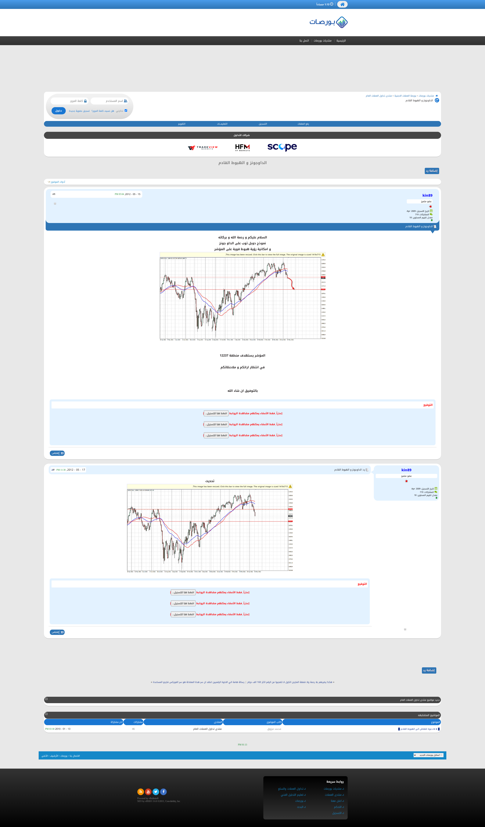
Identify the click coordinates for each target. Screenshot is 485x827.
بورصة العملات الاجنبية (405, 96)
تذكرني (120, 111)
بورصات (63, 756)
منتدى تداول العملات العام (379, 96)
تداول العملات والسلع (290, 788)
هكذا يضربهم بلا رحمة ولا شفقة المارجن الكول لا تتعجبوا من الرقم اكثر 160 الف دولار (289, 682)
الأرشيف (54, 756)
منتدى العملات (333, 794)
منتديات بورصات (323, 40)
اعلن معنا (336, 800)
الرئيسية (341, 40)
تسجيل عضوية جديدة (79, 111)
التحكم (338, 807)
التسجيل (263, 124)
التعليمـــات (222, 124)
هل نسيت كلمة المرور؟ (103, 111)
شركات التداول (242, 135)
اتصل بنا (304, 40)
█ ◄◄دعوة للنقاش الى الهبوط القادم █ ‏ (418, 729)
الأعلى (44, 756)
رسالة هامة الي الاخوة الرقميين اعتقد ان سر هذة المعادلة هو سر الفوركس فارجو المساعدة (198, 682)
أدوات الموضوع (58, 182)
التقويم (181, 124)
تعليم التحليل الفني (292, 794)
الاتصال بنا (75, 756)
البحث (300, 807)
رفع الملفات (303, 124)
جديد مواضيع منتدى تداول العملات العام (420, 700)
